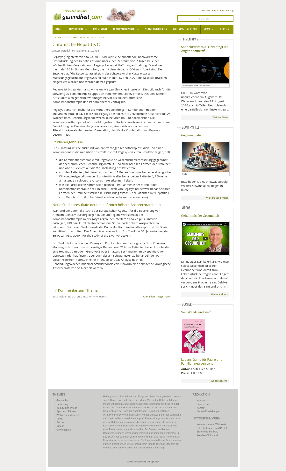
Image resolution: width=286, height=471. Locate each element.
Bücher (224, 29)
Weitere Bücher (219, 380)
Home (58, 38)
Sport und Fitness (156, 29)
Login (215, 10)
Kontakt (206, 10)
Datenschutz (204, 404)
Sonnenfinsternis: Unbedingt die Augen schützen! (204, 49)
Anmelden (149, 296)
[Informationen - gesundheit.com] (95, 14)
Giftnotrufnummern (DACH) (212, 428)
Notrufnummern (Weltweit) (211, 424)
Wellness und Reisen (185, 29)
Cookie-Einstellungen (208, 411)
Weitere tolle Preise (217, 197)
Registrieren (164, 296)
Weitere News (220, 117)
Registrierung (226, 10)
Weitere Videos (219, 294)
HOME (58, 29)
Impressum (203, 400)
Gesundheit (76, 29)
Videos (60, 426)
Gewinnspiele (191, 135)
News (207, 29)
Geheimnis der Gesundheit (200, 216)
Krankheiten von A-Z (92, 38)
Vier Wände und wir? (196, 312)
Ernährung (100, 29)
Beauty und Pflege (124, 29)
